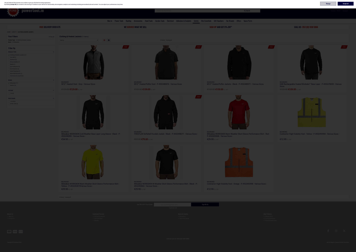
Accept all (345, 4)
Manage (328, 4)
